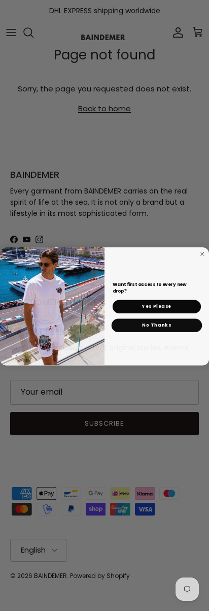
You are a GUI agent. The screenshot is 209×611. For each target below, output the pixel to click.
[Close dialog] (202, 253)
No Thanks (156, 324)
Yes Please (156, 306)
